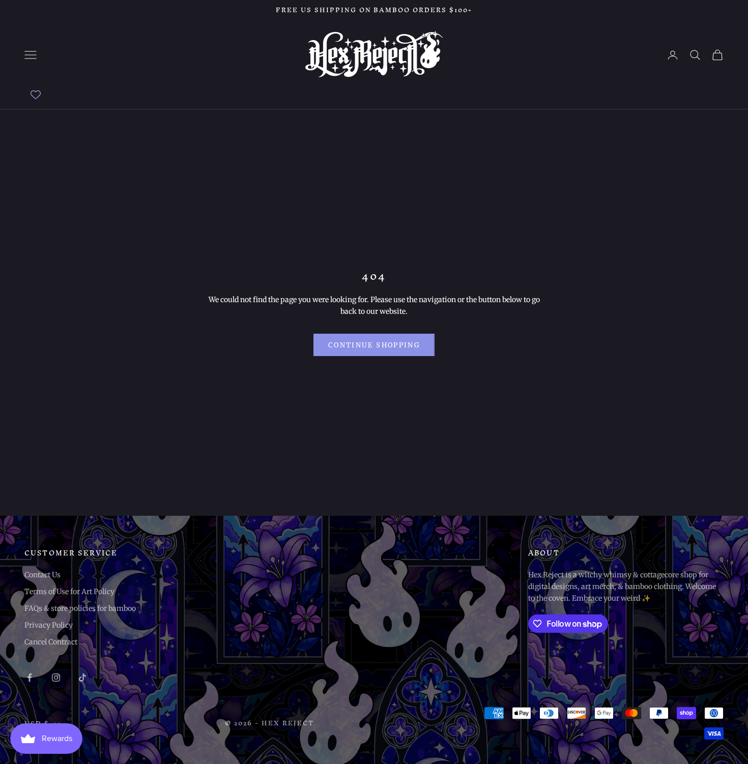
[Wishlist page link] (36, 95)
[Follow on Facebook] (29, 677)
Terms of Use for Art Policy (69, 591)
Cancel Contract (50, 642)
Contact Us (42, 574)
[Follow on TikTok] (82, 677)
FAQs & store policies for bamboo (80, 608)
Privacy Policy (48, 625)
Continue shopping (374, 345)
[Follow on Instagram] (56, 677)
